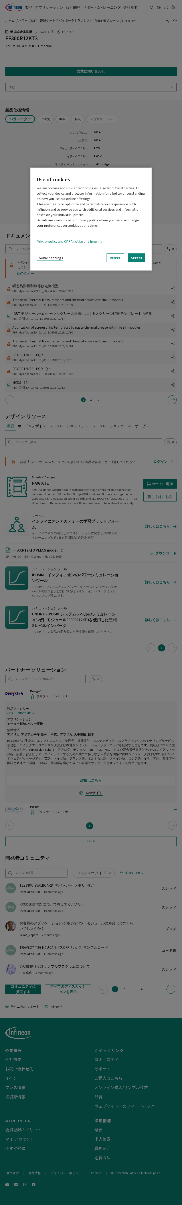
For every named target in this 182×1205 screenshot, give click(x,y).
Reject (115, 257)
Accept (137, 257)
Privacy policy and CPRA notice (60, 241)
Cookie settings (50, 258)
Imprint (96, 241)
